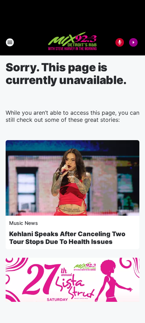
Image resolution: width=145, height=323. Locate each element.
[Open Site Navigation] (10, 42)
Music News (23, 223)
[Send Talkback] (119, 42)
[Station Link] (72, 42)
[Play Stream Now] (133, 42)
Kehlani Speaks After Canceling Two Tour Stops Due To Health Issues (67, 237)
